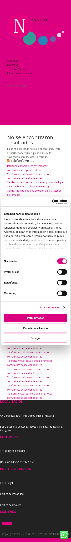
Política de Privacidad (12, 493)
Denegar (36, 338)
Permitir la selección (35, 327)
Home (10, 48)
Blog (9, 77)
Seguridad (12, 60)
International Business (19, 73)
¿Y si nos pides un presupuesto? (25, 81)
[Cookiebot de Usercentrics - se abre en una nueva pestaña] (52, 201)
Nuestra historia (16, 52)
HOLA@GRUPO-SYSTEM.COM (17, 462)
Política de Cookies (10, 505)
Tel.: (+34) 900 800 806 (13, 451)
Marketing (12, 65)
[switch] (62, 272)
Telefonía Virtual (16, 69)
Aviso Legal (6, 483)
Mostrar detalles (50, 307)
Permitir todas (35, 317)
